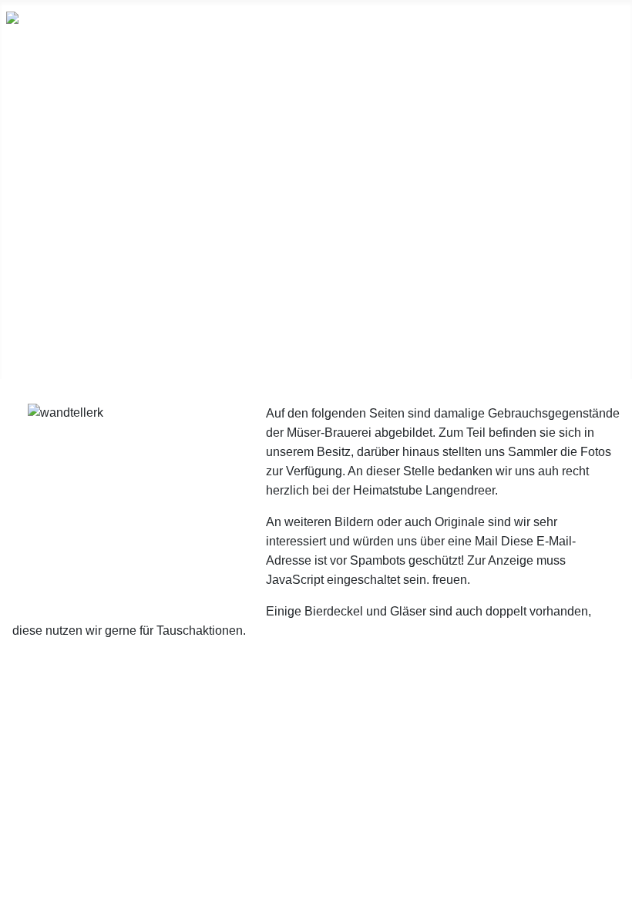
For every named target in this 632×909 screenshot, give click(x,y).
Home (23, 77)
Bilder (22, 151)
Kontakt (28, 354)
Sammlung (36, 101)
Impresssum (316, 841)
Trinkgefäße (41, 249)
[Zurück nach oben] (613, 890)
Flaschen (31, 225)
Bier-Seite (34, 329)
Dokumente (39, 175)
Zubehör (30, 299)
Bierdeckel (36, 126)
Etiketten (32, 200)
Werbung (32, 274)
